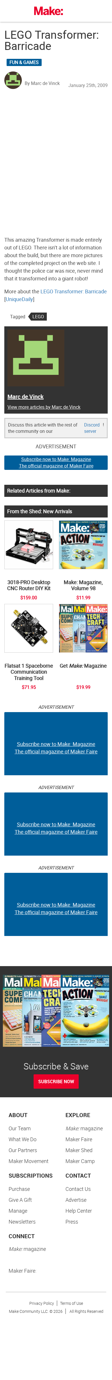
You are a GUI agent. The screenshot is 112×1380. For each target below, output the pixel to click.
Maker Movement (29, 1161)
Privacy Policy (41, 1303)
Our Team (20, 1128)
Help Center (78, 1210)
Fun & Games (24, 62)
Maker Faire (78, 1139)
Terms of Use (71, 1303)
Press (71, 1221)
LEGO (38, 316)
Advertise (75, 1199)
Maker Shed (78, 1150)
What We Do (22, 1139)
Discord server (92, 428)
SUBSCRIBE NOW (56, 1081)
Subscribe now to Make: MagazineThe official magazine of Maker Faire (56, 462)
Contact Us (78, 1188)
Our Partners (23, 1150)
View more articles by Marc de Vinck (43, 407)
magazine (84, 1128)
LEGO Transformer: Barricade (73, 291)
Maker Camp (80, 1161)
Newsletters (22, 1221)
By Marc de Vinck (42, 83)
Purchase (19, 1188)
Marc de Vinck (25, 396)
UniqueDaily (19, 299)
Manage (18, 1210)
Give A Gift (20, 1199)
